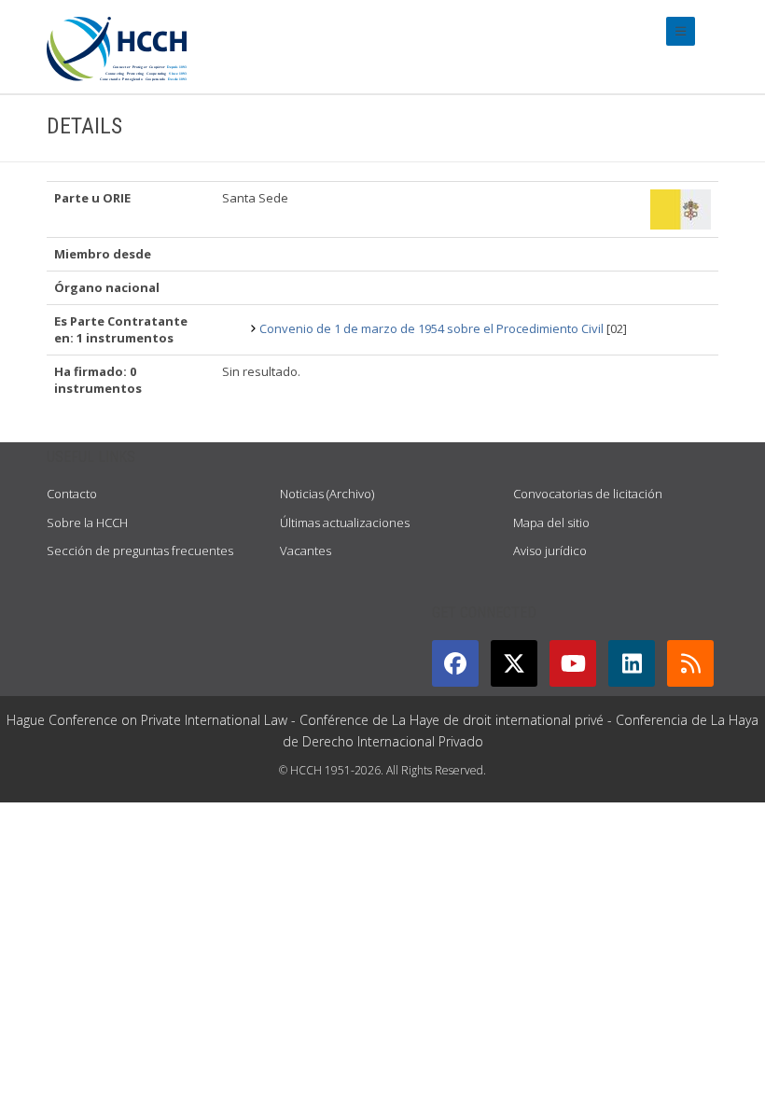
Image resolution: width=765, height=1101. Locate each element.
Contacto (72, 493)
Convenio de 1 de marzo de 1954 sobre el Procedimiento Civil (431, 328)
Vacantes (305, 550)
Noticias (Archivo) (327, 493)
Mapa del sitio (551, 522)
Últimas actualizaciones (345, 522)
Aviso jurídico (550, 550)
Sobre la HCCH (87, 522)
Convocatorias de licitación (587, 493)
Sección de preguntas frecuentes (140, 550)
